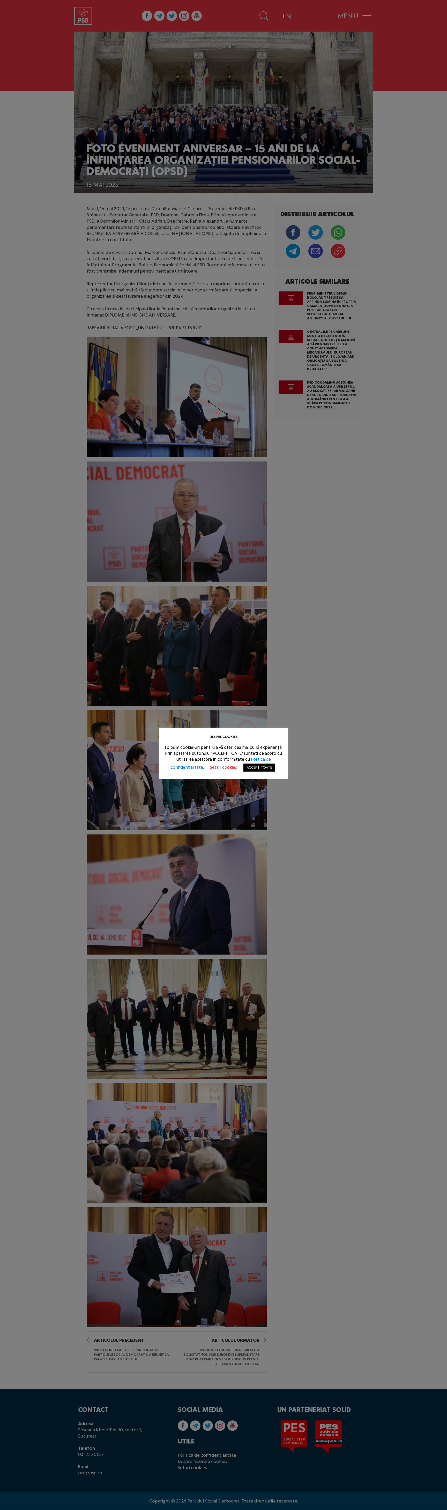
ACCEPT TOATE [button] (259, 767)
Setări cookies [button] (223, 767)
